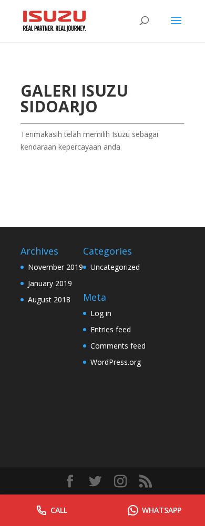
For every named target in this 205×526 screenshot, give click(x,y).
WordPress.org (115, 362)
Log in (100, 313)
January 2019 (50, 283)
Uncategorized (115, 267)
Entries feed (110, 329)
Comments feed (118, 346)
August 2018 (49, 299)
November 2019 (55, 267)
